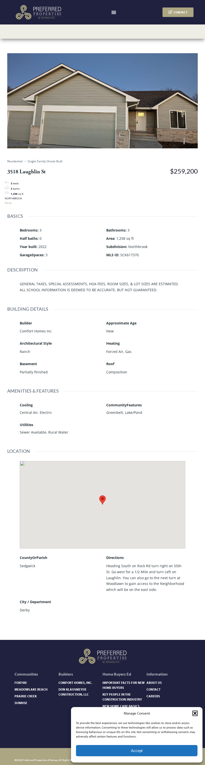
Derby (8, 203)
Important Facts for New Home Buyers (123, 685)
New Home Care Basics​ (121, 706)
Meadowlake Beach (31, 689)
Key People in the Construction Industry (122, 696)
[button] (195, 713)
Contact (153, 689)
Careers (153, 696)
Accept (136, 751)
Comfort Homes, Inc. (75, 682)
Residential (14, 161)
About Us (154, 682)
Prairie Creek (25, 696)
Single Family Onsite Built (45, 161)
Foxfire (20, 682)
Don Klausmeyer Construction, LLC (73, 691)
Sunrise (20, 703)
